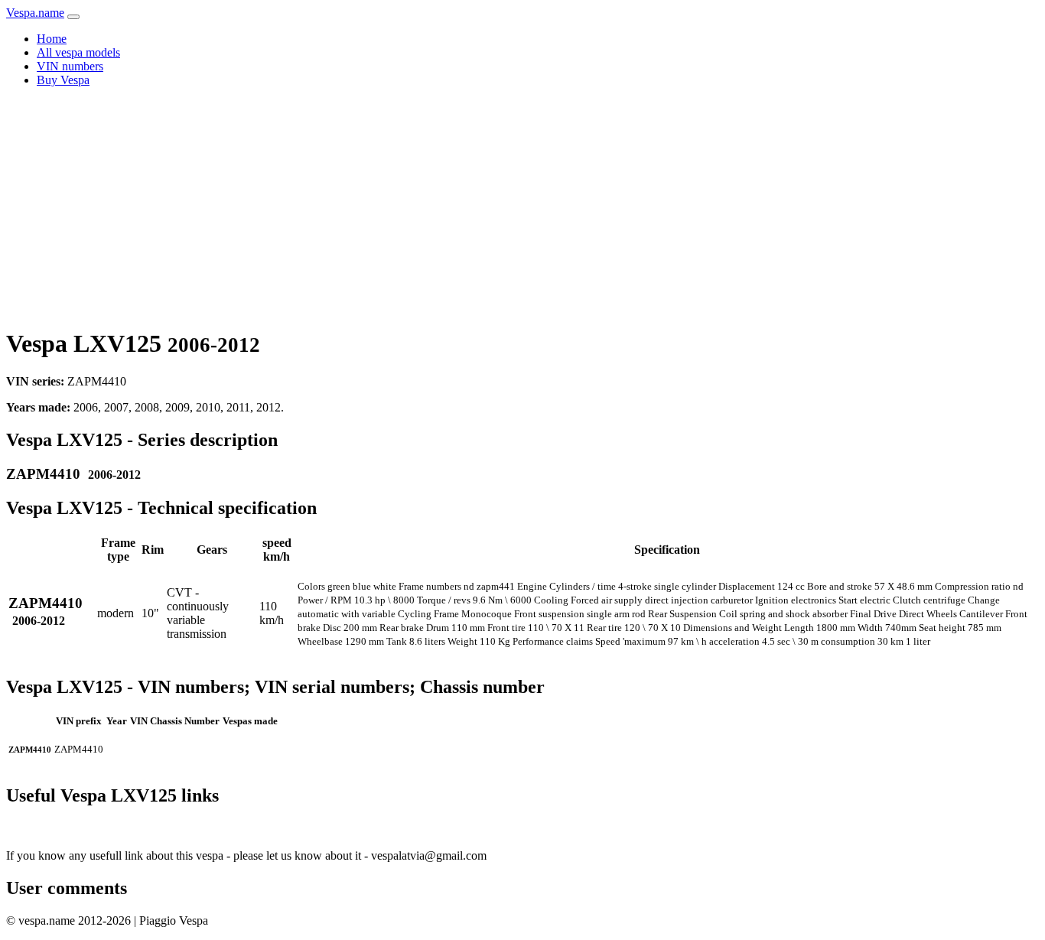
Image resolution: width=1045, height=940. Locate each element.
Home (52, 38)
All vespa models (78, 52)
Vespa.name (35, 12)
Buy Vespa (63, 79)
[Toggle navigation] (73, 17)
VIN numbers (70, 66)
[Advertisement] (522, 206)
